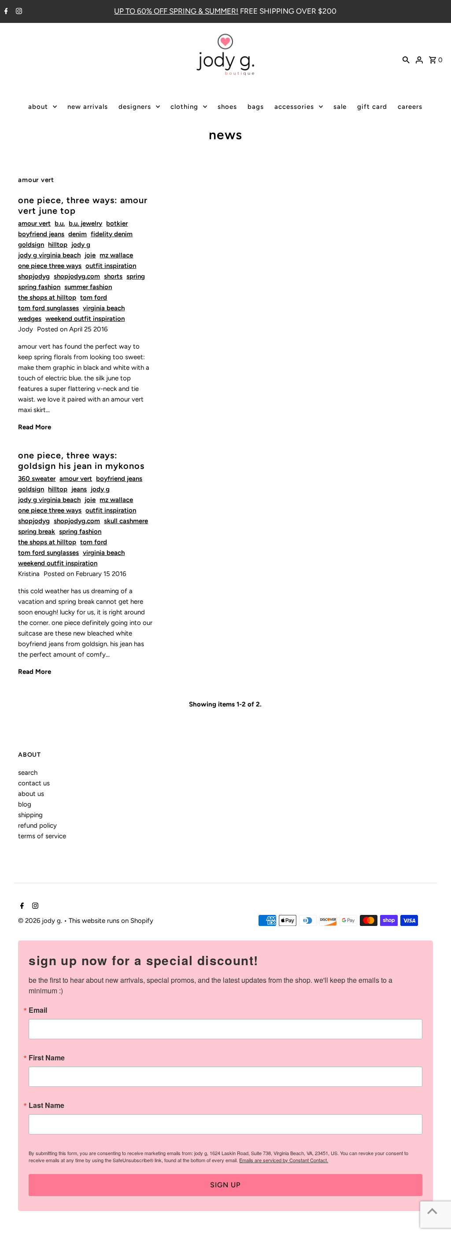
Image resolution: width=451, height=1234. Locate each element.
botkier (117, 223)
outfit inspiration (110, 266)
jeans (79, 489)
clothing (184, 107)
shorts (113, 276)
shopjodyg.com (77, 276)
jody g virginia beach (49, 255)
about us (31, 794)
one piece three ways (49, 266)
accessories (294, 107)
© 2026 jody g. (41, 921)
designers (134, 107)
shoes (227, 107)
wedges (29, 319)
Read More (34, 427)
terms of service (42, 836)
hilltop (57, 245)
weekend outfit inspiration (85, 319)
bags (256, 107)
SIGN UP (225, 1185)
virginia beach (104, 308)
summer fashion (88, 287)
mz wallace (116, 255)
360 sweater (36, 479)
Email (38, 1010)
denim (77, 234)
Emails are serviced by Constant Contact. (283, 1159)
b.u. (60, 223)
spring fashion (39, 287)
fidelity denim (112, 234)
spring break (36, 531)
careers (410, 107)
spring (135, 276)
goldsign (31, 245)
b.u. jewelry (85, 223)
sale (340, 107)
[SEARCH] (406, 59)
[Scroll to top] (432, 1211)
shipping (30, 815)
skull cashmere (126, 521)
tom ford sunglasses (48, 308)
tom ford (93, 297)
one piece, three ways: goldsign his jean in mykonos (81, 460)
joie (90, 255)
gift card (372, 107)
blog (24, 804)
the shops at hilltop (47, 297)
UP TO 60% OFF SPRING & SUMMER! (176, 11)
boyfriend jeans (41, 234)
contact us (34, 783)
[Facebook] (5, 12)
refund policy (37, 825)
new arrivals (87, 107)
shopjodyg (34, 276)
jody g (80, 245)
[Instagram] (18, 12)
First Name (47, 1057)
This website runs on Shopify (111, 921)
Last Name (46, 1105)
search (27, 773)
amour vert (34, 223)
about (38, 107)
